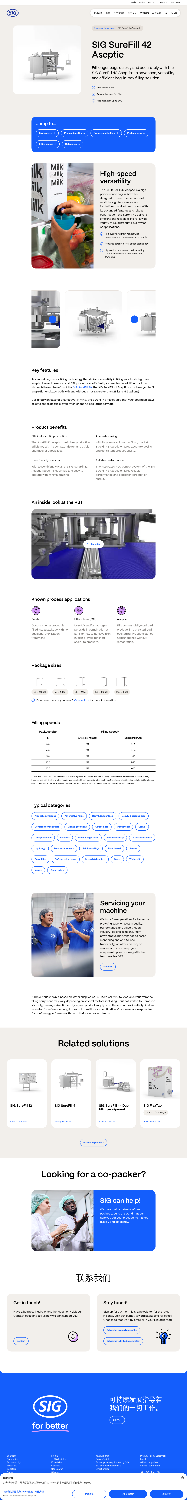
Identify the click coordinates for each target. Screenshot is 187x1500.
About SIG (12, 1465)
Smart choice (102, 1469)
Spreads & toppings (95, 859)
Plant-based (114, 848)
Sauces (133, 848)
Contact (163, 2)
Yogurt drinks (57, 870)
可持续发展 (118, 12)
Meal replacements (64, 848)
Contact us (81, 700)
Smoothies (40, 859)
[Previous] (52, 319)
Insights (142, 2)
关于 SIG (132, 12)
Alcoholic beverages (45, 816)
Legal (143, 1459)
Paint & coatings (91, 848)
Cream (142, 826)
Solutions (11, 1455)
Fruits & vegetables (88, 837)
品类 (108, 12)
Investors (144, 12)
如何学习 (117, 1419)
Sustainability (14, 1462)
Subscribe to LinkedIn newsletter (123, 1341)
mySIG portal (175, 2)
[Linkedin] (154, 1472)
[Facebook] (143, 1472)
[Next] (134, 319)
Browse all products (104, 28)
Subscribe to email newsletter (122, 1330)
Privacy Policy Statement (153, 1455)
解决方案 (98, 12)
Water (117, 859)
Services (107, 966)
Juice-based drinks (142, 837)
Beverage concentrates (47, 826)
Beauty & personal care (133, 816)
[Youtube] (159, 1472)
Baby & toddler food (102, 816)
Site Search (57, 1469)
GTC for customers (150, 1465)
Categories (12, 1459)
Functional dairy (115, 837)
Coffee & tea (101, 826)
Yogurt (38, 870)
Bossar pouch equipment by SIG (112, 1462)
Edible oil (65, 837)
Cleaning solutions (77, 826)
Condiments (123, 826)
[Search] (166, 13)
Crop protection (43, 837)
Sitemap (55, 1472)
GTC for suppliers (149, 1462)
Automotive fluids (74, 816)
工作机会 (156, 12)
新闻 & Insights (58, 1459)
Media (133, 2)
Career (10, 1472)
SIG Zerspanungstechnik (108, 1465)
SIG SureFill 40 (82, 387)
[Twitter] (148, 1472)
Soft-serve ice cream (65, 859)
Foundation (152, 2)
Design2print (102, 1459)
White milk (134, 859)
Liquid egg (40, 848)
